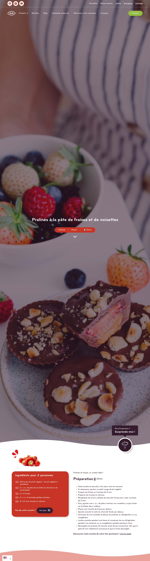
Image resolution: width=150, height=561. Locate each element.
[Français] (7, 557)
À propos (104, 13)
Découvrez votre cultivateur (85, 13)
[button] (23, 13)
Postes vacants (106, 3)
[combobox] (7, 558)
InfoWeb (138, 3)
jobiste (118, 3)
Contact (135, 13)
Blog (45, 13)
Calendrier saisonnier (60, 13)
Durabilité (93, 3)
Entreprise (128, 3)
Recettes (35, 13)
